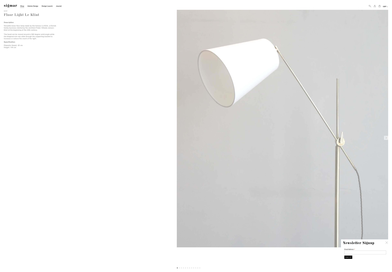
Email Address (349, 249)
